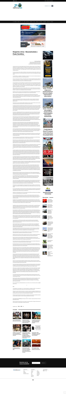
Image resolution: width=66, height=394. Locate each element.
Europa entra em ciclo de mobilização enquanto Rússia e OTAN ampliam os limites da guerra (50, 211)
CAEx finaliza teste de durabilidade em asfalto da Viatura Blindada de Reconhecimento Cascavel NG (50, 223)
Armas (21, 55)
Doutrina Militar (23, 55)
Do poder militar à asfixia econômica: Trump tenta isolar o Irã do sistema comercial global (50, 217)
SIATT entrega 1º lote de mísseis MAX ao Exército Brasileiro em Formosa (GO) (36, 348)
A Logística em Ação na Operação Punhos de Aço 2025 (16, 348)
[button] (18, 306)
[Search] (52, 6)
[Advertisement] (33, 14)
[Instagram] (46, 370)
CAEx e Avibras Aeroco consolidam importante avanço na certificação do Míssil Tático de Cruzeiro (50, 229)
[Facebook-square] (43, 370)
